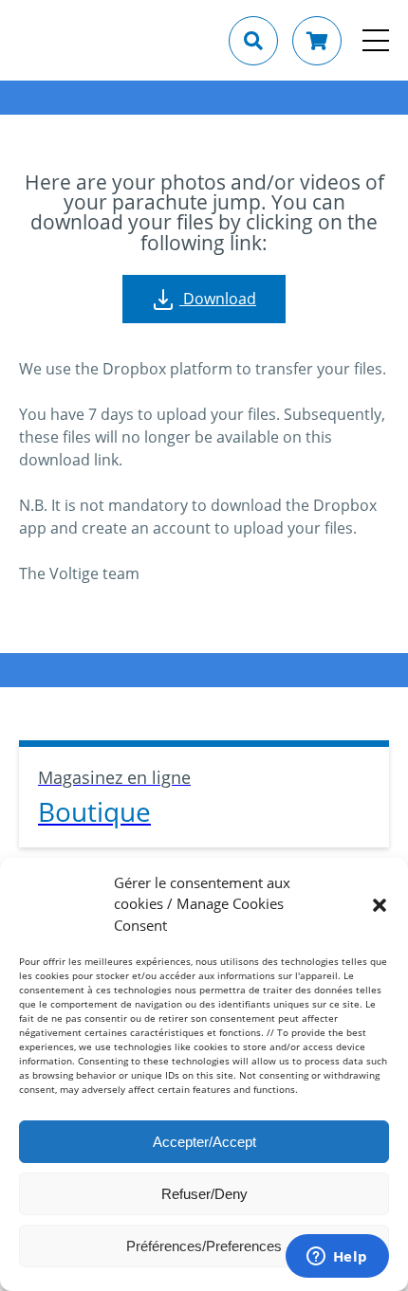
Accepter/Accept (204, 1142)
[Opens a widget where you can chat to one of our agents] (337, 1258)
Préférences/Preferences (204, 1246)
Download (217, 298)
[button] (379, 903)
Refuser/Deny (204, 1194)
